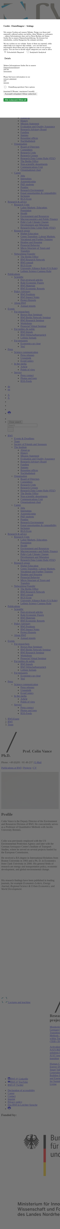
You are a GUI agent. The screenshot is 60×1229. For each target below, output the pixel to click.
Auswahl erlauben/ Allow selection (20, 94)
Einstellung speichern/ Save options (21, 87)
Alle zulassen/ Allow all (15, 100)
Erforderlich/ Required (15, 52)
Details (8, 58)
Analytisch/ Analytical (38, 52)
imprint (6, 83)
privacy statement (10, 79)
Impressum (8, 71)
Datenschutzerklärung (12, 67)
